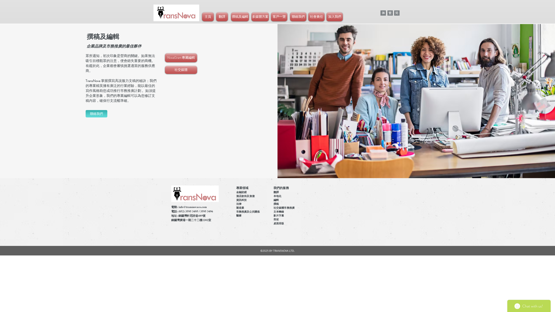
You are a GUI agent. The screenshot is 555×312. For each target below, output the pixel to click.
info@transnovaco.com (193, 207)
